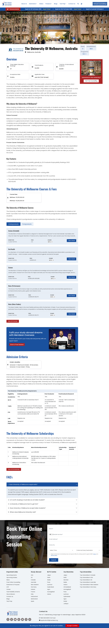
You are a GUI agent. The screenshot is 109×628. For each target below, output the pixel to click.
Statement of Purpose (12, 584)
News (8, 580)
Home (8, 13)
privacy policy (54, 555)
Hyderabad (50, 587)
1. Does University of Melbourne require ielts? (22, 484)
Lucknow (49, 584)
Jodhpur (66, 603)
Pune (48, 582)
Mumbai (66, 580)
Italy (32, 594)
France (33, 592)
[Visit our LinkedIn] (18, 619)
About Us (24, 4)
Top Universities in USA (86, 577)
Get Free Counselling (91, 81)
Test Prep (62, 4)
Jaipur (49, 575)
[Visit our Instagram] (7, 619)
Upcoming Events (11, 575)
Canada (33, 580)
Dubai (65, 601)
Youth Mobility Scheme (13, 592)
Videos (41, 4)
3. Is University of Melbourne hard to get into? (23, 504)
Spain (32, 601)
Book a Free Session (17, 344)
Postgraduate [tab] (27, 224)
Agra (48, 589)
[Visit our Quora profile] (29, 619)
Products (48, 4)
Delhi (48, 577)
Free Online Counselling (13, 582)
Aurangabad (50, 592)
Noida (48, 580)
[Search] (78, 4)
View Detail (71, 240)
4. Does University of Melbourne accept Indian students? (27, 508)
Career (8, 589)
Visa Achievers (10, 594)
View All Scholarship (14, 469)
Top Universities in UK (86, 580)
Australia (15, 13)
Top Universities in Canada (87, 575)
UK (31, 577)
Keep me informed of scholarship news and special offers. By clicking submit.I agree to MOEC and (74, 554)
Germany (33, 587)
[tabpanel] (42, 275)
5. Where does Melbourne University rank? (22, 512)
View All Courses (12, 321)
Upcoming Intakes (11, 577)
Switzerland (34, 596)
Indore (49, 594)
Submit (53, 560)
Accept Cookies (72, 626)
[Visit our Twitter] (22, 619)
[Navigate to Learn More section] (81, 4)
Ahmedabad (67, 587)
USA (32, 575)
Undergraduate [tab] (13, 224)
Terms (94, 554)
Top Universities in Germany (88, 587)
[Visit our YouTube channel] (15, 619)
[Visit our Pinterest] (26, 619)
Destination (32, 4)
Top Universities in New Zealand (89, 584)
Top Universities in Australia (88, 582)
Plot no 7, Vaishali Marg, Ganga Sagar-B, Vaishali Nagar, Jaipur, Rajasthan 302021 (62, 615)
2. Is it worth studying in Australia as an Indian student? (26, 500)
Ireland (33, 589)
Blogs (55, 4)
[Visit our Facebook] (11, 619)
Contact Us (71, 4)
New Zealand (34, 584)
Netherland (34, 599)
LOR (7, 587)
